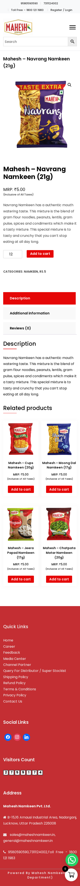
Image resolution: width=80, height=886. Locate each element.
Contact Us (12, 701)
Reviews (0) (20, 328)
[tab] (39, 298)
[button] (71, 859)
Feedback (11, 652)
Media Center (14, 658)
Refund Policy (14, 682)
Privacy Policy (14, 695)
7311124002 (51, 3)
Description (20, 298)
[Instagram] (17, 737)
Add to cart (40, 253)
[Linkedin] (26, 737)
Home (8, 640)
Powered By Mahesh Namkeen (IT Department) (40, 875)
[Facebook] (8, 737)
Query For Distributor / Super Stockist (34, 670)
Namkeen (31, 271)
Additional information (29, 313)
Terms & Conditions (19, 689)
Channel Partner (17, 664)
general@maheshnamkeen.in (28, 840)
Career (9, 646)
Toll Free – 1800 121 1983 (27, 10)
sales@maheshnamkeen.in (32, 834)
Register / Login (61, 10)
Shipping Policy (15, 676)
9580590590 (29, 3)
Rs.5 (42, 271)
